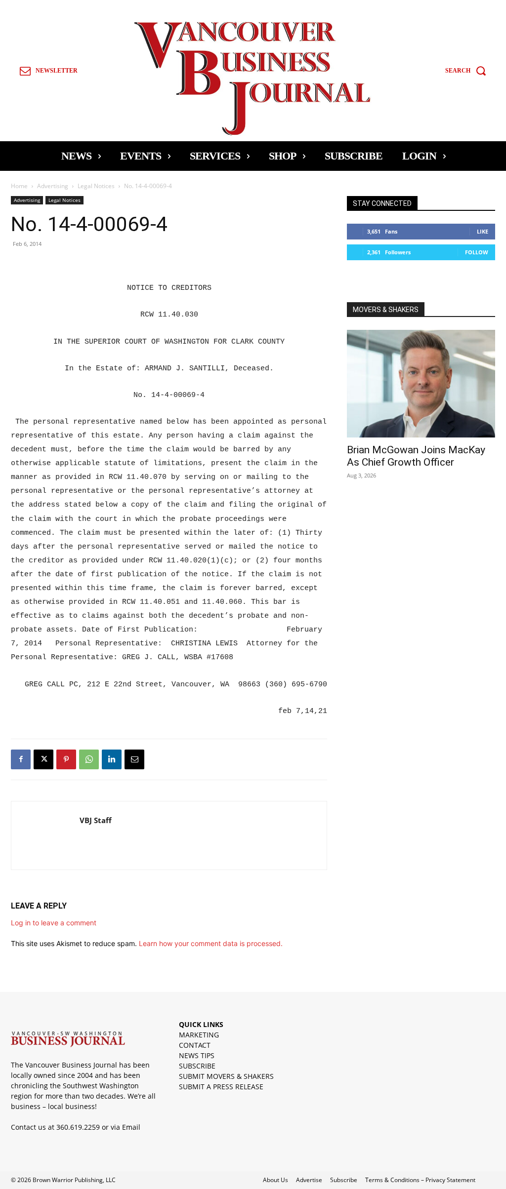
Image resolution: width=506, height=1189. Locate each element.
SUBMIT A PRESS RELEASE (221, 1086)
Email (131, 1127)
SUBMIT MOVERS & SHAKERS (226, 1076)
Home (19, 186)
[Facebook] (21, 759)
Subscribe (343, 1180)
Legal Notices (96, 186)
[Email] (134, 759)
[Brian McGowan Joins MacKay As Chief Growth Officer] (421, 383)
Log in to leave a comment (53, 922)
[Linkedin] (112, 759)
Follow (476, 252)
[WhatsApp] (89, 759)
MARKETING (199, 1034)
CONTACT (195, 1045)
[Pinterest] (66, 759)
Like (482, 231)
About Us (275, 1180)
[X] (43, 759)
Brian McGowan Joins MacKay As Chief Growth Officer (416, 456)
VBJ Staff (96, 820)
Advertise (309, 1180)
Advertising (52, 186)
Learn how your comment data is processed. (211, 943)
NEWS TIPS (196, 1055)
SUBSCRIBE (197, 1065)
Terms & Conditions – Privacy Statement (420, 1180)
